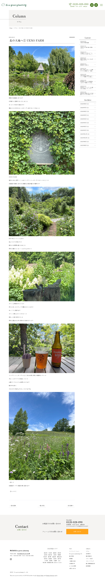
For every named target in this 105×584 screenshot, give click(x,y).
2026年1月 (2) (84, 130)
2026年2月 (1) (84, 126)
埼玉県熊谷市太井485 (23, 553)
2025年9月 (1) (84, 141)
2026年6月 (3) (84, 111)
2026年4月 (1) (84, 119)
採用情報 (88, 566)
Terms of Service (50, 575)
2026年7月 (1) (84, 107)
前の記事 (13, 505)
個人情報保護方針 (90, 563)
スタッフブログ (90, 561)
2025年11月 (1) (84, 134)
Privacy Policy (40, 575)
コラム (87, 551)
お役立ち (88, 548)
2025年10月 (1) (84, 138)
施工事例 (71, 556)
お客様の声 (72, 563)
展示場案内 (89, 556)
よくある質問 (72, 566)
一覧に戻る (42, 505)
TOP (70, 548)
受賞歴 (71, 558)
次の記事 (70, 505)
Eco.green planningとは (75, 553)
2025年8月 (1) (84, 145)
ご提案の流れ (72, 561)
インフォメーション (74, 551)
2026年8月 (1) (84, 104)
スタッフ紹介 (89, 558)
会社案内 (88, 553)
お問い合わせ (77, 531)
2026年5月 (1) (84, 115)
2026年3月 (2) (84, 122)
